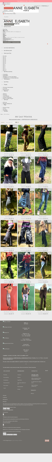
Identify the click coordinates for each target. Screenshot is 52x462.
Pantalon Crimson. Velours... (43, 248)
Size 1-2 (4, 69)
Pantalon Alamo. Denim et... (26, 153)
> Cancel (4, 433)
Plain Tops (5, 29)
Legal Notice (20, 380)
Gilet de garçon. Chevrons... (26, 185)
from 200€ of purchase (26, 340)
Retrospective (5, 399)
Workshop (5, 94)
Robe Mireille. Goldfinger (9, 312)
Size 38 (4, 59)
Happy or (26, 322)
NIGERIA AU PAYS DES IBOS (9, 76)
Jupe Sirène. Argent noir (9, 153)
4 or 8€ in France (26, 334)
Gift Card (5, 102)
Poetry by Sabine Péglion (8, 98)
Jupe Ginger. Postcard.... (26, 216)
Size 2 (4, 65)
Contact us (19, 374)
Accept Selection (10, 434)
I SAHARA (5, 74)
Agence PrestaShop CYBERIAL (17, 440)
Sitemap (19, 389)
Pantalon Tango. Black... (43, 153)
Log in (5, 388)
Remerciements (6, 89)
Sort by (2, 122)
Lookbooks (5, 397)
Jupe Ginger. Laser (9, 216)
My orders (5, 374)
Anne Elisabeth (6, 96)
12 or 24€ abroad (26, 335)
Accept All (15, 434)
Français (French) (7, 4)
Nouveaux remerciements (8, 87)
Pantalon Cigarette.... (43, 216)
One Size (5, 56)
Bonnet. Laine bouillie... (9, 185)
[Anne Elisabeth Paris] (26, 10)
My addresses (6, 380)
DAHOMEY (5, 75)
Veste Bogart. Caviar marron (43, 312)
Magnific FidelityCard (7, 103)
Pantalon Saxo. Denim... (26, 280)
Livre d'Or (5, 88)
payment (26, 351)
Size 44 (4, 63)
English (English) (7, 2)
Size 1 (4, 64)
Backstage (4, 401)
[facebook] (45, 440)
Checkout (9, 24)
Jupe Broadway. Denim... (43, 185)
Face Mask (5, 110)
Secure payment (20, 386)
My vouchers (6, 385)
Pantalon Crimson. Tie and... (26, 248)
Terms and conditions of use (22, 383)
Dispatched (26, 344)
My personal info (6, 382)
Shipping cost (26, 333)
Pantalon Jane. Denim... (9, 280)
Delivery (19, 377)
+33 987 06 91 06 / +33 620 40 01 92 (40, 5)
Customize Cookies (12, 407)
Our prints (4, 395)
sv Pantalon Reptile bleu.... (26, 312)
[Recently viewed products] (24, 5)
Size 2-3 (4, 70)
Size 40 (4, 60)
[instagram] (47, 440)
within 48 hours (26, 345)
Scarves (4, 108)
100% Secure (26, 349)
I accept (8, 408)
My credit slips (6, 377)
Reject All (5, 408)
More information (6, 407)
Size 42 (4, 62)
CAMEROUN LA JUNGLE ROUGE (10, 78)
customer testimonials (7, 97)
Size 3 (4, 66)
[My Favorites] (4, 5)
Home (2, 114)
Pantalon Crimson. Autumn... (9, 248)
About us (5, 93)
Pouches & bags (6, 107)
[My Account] (47, 44)
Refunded (26, 323)
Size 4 (4, 68)
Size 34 (4, 57)
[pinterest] (48, 440)
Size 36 (4, 58)
